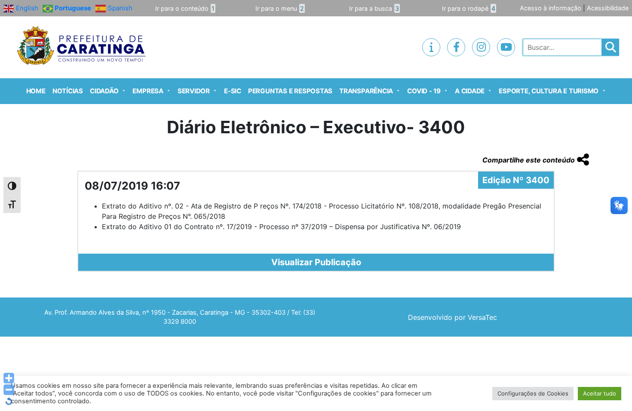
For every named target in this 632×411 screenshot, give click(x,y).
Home (36, 91)
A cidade (470, 91)
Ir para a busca (374, 8)
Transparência (366, 91)
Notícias (67, 91)
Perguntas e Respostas (290, 91)
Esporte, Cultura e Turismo (548, 91)
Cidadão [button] (104, 91)
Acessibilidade (608, 8)
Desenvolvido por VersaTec (452, 317)
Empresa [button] (147, 91)
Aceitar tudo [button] (599, 393)
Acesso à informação (550, 8)
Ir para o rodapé (468, 8)
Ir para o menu (279, 8)
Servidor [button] (194, 91)
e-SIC (232, 91)
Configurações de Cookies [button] (532, 393)
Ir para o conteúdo (185, 8)
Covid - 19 (424, 91)
